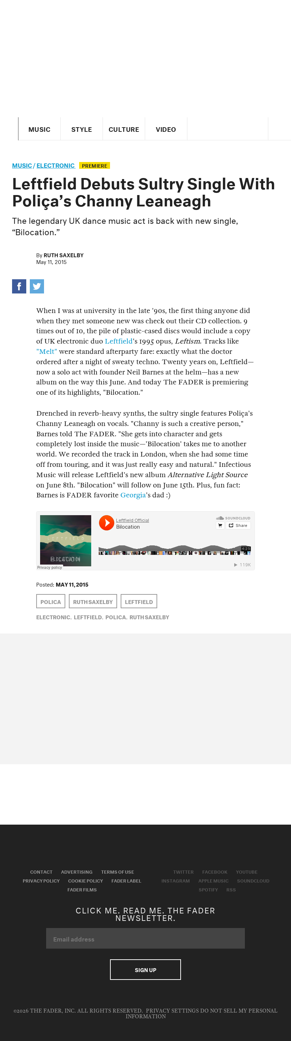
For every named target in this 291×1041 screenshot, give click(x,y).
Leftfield (119, 341)
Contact (41, 871)
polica (50, 601)
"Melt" (46, 351)
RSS (231, 888)
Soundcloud (253, 880)
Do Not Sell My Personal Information (202, 1014)
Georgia (133, 495)
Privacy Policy (41, 880)
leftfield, (88, 616)
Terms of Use (117, 871)
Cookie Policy (85, 880)
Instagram (175, 880)
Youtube (247, 871)
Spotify (208, 888)
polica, (116, 616)
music (22, 164)
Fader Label (126, 880)
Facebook (214, 871)
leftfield (139, 601)
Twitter (183, 871)
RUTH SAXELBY (93, 601)
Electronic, (54, 616)
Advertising (77, 871)
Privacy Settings (172, 1011)
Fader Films (82, 888)
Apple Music (213, 880)
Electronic (56, 164)
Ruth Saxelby (64, 254)
